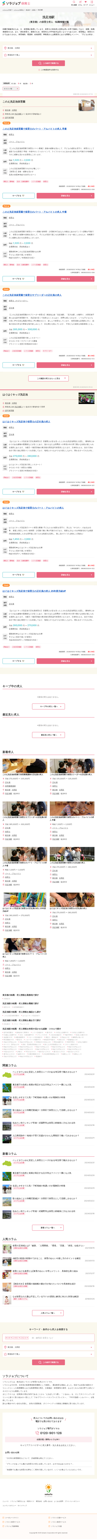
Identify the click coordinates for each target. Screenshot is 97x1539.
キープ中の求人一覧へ (49, 706)
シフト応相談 (36, 181)
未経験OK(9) (8, 1037)
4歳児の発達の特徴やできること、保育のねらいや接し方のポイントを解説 (47, 1258)
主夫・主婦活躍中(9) (27, 1035)
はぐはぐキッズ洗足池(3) (31, 1016)
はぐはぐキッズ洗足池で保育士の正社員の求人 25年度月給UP (34, 591)
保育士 (11, 134)
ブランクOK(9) (42, 1035)
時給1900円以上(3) (10, 1047)
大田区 (34, 10)
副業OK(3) (21, 1054)
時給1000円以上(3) (74, 1049)
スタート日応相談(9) (35, 1037)
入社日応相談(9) (55, 1035)
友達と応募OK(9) (82, 1035)
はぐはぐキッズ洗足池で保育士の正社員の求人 (26, 421)
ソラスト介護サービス (58, 1518)
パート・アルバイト (17, 142)
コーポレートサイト (12, 1518)
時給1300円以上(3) (26, 1049)
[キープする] (19, 196)
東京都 (28, 10)
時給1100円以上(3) (58, 1049)
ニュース (6, 1501)
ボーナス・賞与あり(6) (11, 1044)
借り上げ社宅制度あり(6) (52, 1044)
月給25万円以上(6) (10, 1042)
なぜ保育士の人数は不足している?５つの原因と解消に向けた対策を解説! (46, 1296)
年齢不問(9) (69, 1035)
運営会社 (39, 1501)
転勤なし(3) (78, 1054)
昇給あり (7, 351)
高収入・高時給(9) (52, 1037)
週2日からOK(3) (73, 1052)
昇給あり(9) (65, 1037)
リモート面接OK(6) (71, 1044)
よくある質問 (58, 1501)
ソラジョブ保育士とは (17, 1501)
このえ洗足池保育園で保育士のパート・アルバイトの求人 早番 (35, 128)
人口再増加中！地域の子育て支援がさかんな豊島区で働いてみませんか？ (46, 1135)
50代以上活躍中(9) (78, 1032)
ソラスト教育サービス (58, 1522)
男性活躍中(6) (58, 1042)
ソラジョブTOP (7, 10)
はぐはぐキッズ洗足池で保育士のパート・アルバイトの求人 (33, 507)
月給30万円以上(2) (10, 1056)
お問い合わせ (48, 1501)
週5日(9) (49, 1032)
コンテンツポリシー (9, 1505)
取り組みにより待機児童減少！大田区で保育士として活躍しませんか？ (45, 1110)
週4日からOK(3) (44, 1052)
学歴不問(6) (71, 1042)
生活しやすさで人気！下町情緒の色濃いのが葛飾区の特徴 (39, 1097)
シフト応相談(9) (37, 1032)
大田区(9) (7, 999)
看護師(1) (39, 1056)
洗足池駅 (17, 114)
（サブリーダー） (21, 301)
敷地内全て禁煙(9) (22, 1032)
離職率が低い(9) (78, 1037)
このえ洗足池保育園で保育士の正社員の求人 (67, 863)
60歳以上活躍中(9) (10, 1035)
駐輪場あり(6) (73, 1040)
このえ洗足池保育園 (14, 101)
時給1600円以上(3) (58, 1047)
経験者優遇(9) (20, 1037)
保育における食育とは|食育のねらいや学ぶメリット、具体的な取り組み (45, 1271)
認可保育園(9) (8, 1032)
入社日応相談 (16, 351)
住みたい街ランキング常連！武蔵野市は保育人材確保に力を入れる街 (44, 1123)
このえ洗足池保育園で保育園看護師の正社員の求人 (23, 774)
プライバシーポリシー (72, 1501)
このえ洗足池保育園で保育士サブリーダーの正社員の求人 (32, 295)
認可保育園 (9, 117)
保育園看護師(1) (18, 1007)
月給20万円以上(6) (26, 1042)
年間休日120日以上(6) (43, 1042)
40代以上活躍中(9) (62, 1032)
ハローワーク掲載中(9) (33, 1040)
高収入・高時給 (9, 181)
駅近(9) (19, 1040)
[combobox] (61, 1337)
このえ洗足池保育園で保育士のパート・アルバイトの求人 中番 (35, 212)
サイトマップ (22, 1505)
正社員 (11, 308)
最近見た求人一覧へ (49, 735)
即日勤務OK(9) (9, 1040)
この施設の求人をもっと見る (48, 378)
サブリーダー (47, 351)
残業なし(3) (66, 1054)
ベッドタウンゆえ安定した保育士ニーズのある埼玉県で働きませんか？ (45, 1072)
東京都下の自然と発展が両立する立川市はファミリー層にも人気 (42, 1084)
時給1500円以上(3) (74, 1047)
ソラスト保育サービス (12, 1522)
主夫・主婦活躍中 (23, 181)
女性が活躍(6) (82, 1042)
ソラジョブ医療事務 (12, 1526)
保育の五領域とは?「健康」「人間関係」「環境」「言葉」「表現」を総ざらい (48, 1245)
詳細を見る (65, 196)
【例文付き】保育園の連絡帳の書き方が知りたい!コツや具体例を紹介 (44, 1283)
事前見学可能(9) (49, 1040)
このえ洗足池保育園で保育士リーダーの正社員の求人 (71, 774)
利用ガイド (30, 1501)
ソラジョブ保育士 (19, 10)
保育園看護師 (10, 786)
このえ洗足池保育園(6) (11, 1016)
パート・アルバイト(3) (21, 1024)
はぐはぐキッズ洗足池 (15, 394)
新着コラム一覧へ (48, 1228)
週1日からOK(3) (9, 1054)
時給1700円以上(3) (42, 1047)
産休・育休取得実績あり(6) (31, 1044)
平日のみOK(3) (31, 1052)
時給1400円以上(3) (10, 1049)
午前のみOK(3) (9, 1052)
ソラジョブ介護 (56, 1526)
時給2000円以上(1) (26, 1056)
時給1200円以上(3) (42, 1049)
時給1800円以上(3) (26, 1047)
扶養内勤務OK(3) (34, 1054)
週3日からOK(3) (59, 1052)
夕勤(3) (19, 1052)
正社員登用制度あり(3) (51, 1054)
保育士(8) (7, 1007)
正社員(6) (7, 1024)
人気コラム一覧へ (48, 1313)
